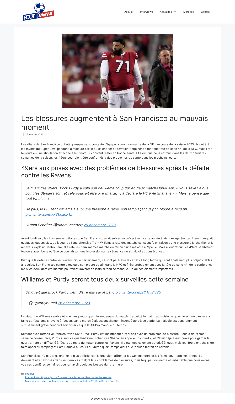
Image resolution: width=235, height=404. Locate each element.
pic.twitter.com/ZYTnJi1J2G (138, 292)
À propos (188, 11)
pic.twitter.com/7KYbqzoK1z (48, 214)
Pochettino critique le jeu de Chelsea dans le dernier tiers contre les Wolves (68, 377)
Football (29, 373)
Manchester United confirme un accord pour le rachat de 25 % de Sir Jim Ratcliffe (72, 381)
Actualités (166, 11)
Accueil (128, 11)
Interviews (146, 11)
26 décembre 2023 (100, 225)
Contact (205, 11)
